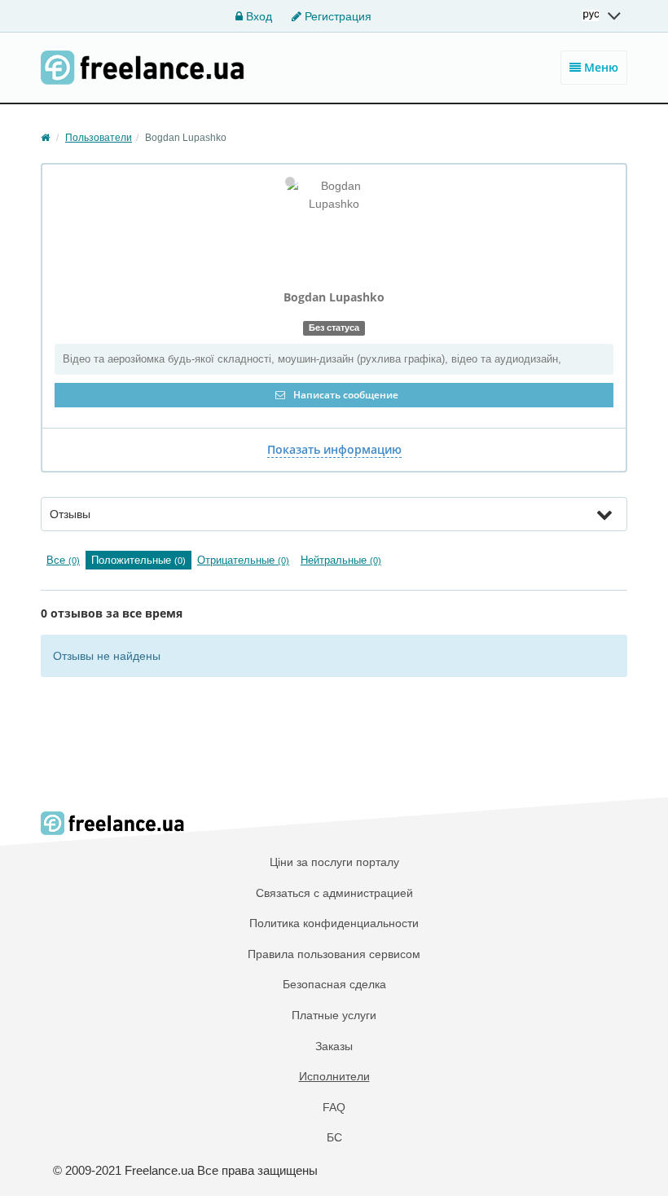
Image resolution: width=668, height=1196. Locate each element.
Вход (257, 16)
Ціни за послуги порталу (334, 861)
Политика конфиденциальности (334, 923)
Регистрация (336, 16)
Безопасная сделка (334, 984)
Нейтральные (341, 560)
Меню (599, 67)
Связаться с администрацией (334, 892)
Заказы (334, 1046)
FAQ (334, 1107)
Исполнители (334, 1076)
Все (63, 560)
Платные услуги (334, 1015)
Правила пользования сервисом (334, 954)
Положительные (138, 560)
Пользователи (98, 137)
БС (334, 1137)
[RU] (602, 15)
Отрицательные (243, 560)
